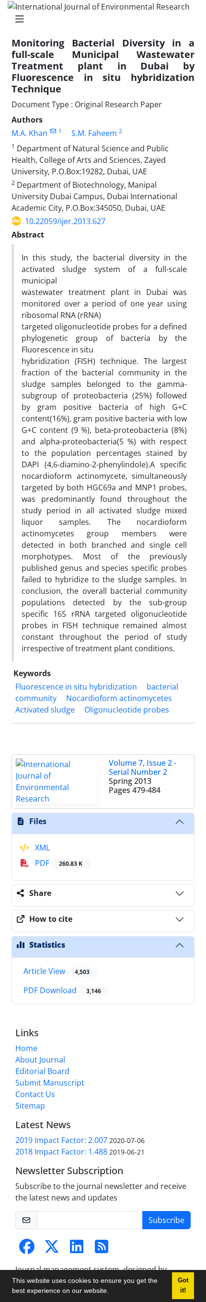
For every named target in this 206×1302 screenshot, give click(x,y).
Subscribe (166, 1220)
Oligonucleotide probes (126, 709)
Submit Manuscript (49, 1082)
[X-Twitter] (51, 1249)
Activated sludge (45, 709)
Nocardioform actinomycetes (119, 698)
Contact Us (35, 1094)
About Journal (40, 1059)
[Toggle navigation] (100, 19)
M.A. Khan (29, 133)
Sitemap (30, 1105)
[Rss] (101, 1249)
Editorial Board (42, 1071)
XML (41, 847)
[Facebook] (26, 1249)
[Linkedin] (76, 1249)
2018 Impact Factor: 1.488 (61, 1151)
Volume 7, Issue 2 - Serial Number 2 (142, 767)
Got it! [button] (183, 1285)
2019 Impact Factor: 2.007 (61, 1140)
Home (26, 1048)
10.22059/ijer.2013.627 (65, 221)
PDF (57, 863)
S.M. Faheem (94, 133)
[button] (112, 1292)
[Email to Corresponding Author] (53, 131)
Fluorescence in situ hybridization (76, 686)
